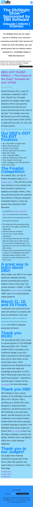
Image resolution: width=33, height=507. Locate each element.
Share (8, 494)
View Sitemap (16, 490)
